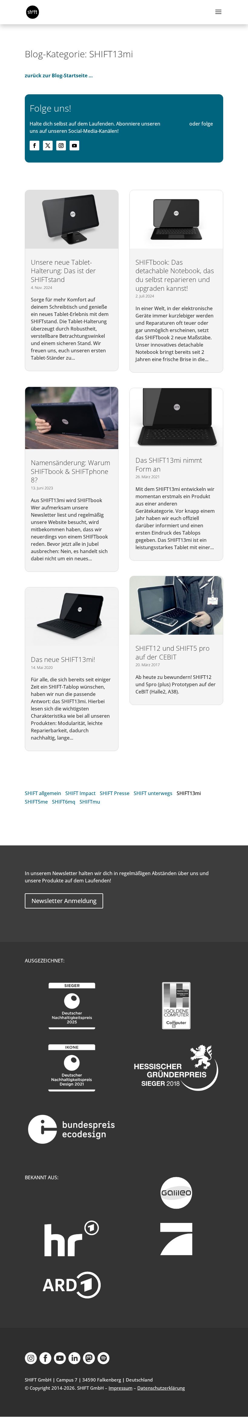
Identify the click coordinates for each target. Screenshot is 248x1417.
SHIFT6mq (63, 801)
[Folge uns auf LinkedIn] (74, 1362)
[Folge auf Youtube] (74, 145)
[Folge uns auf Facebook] (45, 1362)
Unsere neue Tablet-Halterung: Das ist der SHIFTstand (63, 270)
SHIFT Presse (114, 793)
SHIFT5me (36, 801)
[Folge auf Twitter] (48, 145)
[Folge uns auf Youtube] (60, 1362)
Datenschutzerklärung (161, 1388)
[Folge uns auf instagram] (31, 1362)
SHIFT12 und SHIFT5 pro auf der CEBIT (172, 652)
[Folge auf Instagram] (61, 145)
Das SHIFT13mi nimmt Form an (168, 464)
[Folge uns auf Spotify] (103, 1362)
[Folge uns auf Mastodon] (89, 1362)
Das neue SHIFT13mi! (63, 659)
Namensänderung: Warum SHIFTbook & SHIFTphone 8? (70, 471)
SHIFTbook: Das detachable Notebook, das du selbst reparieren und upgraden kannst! (174, 275)
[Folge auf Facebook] (34, 145)
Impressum (120, 1388)
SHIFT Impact (80, 793)
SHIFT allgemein (43, 793)
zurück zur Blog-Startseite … (59, 75)
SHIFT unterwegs (153, 793)
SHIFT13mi (189, 793)
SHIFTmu (90, 801)
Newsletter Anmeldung (63, 901)
